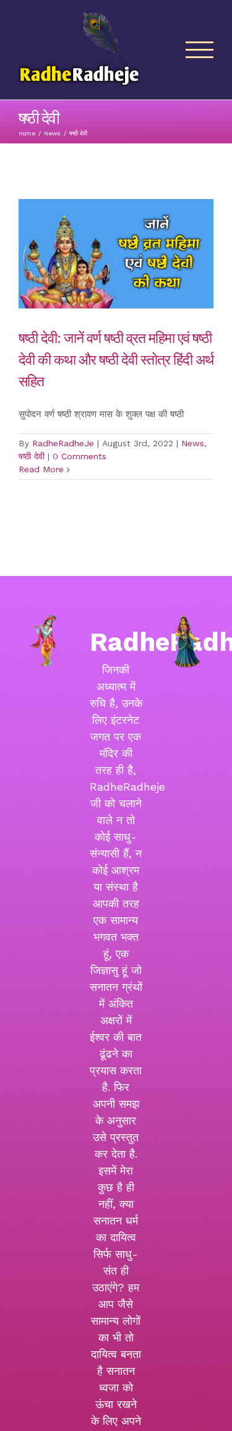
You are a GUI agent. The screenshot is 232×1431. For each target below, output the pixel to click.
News (192, 443)
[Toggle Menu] (200, 49)
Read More (41, 469)
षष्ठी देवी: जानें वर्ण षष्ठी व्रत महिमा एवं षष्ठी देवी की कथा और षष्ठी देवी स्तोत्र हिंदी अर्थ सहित (116, 359)
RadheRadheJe (63, 443)
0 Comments (79, 456)
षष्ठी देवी (32, 456)
